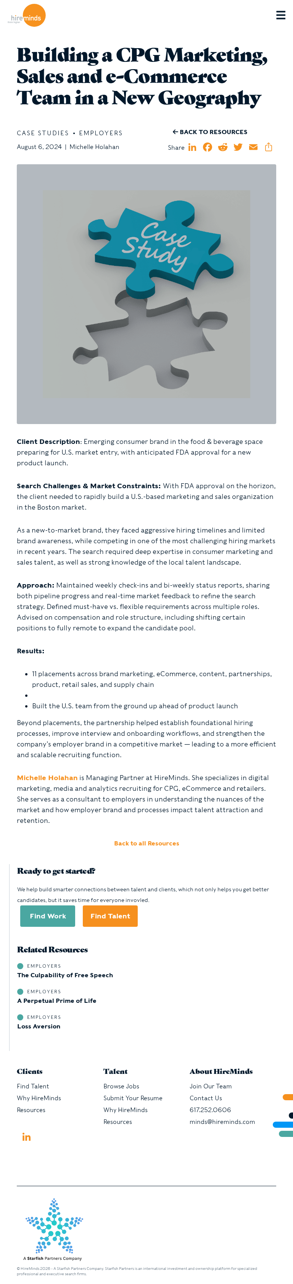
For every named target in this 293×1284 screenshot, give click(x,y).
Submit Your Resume (133, 1098)
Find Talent (110, 916)
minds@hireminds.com (222, 1121)
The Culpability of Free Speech (65, 975)
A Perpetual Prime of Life (57, 1000)
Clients (29, 1072)
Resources (31, 1110)
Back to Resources (213, 132)
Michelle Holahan (47, 778)
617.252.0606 (210, 1110)
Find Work (48, 916)
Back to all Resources (146, 843)
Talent (115, 1072)
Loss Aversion (38, 1026)
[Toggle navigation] (284, 15)
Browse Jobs (121, 1086)
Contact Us (206, 1098)
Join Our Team (211, 1086)
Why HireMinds (39, 1098)
